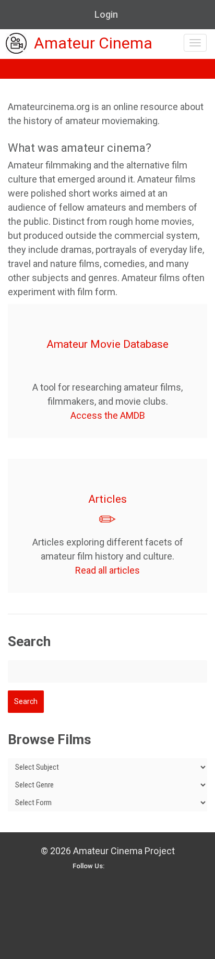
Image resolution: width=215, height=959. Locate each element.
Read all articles (107, 570)
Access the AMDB (107, 415)
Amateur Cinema (93, 43)
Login (106, 14)
